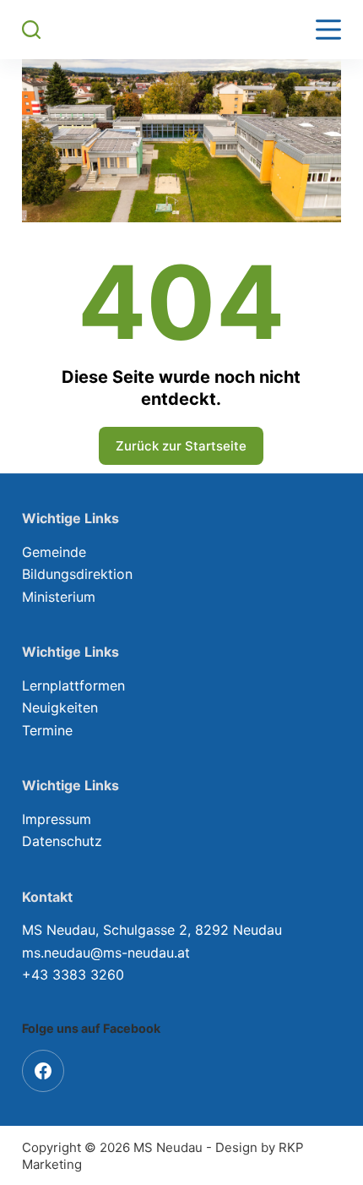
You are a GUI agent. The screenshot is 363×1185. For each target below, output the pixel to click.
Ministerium (58, 596)
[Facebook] (43, 1071)
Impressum (56, 819)
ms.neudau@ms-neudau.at (106, 952)
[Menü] (328, 29)
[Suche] (31, 29)
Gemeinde (54, 551)
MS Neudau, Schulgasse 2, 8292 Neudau (152, 929)
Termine (47, 730)
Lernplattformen (73, 685)
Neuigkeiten (60, 707)
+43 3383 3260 (73, 974)
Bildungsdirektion (77, 573)
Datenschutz (62, 841)
